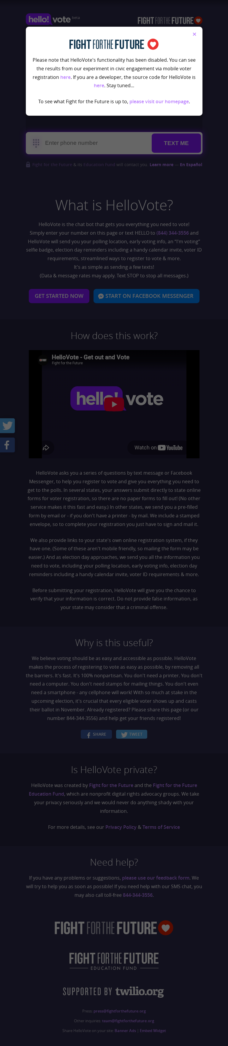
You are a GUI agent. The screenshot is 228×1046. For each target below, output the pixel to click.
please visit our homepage (159, 101)
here (65, 77)
